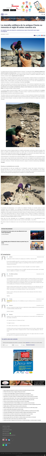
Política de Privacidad (8, 453)
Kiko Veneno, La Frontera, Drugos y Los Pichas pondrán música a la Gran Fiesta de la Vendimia (21, 396)
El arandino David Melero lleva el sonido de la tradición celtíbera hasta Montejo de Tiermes (20, 412)
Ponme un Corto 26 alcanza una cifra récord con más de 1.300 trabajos (16, 401)
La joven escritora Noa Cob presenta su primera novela (13, 409)
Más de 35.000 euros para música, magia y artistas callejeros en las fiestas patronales (19, 399)
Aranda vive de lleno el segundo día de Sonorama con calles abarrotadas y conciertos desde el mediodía (22, 420)
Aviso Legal (2, 453)
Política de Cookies (15, 453)
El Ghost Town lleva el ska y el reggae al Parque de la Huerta (14, 391)
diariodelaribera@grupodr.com (10, 435)
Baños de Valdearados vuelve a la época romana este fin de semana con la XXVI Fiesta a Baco (20, 407)
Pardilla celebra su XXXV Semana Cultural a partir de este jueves (15, 406)
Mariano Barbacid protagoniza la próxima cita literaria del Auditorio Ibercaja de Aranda (19, 390)
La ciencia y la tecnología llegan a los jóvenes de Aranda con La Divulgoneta (17, 393)
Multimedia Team (37, 455)
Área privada (20, 453)
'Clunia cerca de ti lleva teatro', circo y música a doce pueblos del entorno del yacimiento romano (21, 398)
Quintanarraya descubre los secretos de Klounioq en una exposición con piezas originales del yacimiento (22, 404)
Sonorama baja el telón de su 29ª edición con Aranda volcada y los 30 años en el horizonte (20, 417)
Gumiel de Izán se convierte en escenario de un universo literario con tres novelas (18, 413)
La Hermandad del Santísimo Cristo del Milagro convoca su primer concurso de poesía (19, 402)
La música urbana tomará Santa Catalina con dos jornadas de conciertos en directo (18, 394)
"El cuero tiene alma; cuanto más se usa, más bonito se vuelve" (15, 418)
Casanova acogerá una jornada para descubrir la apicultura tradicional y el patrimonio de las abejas (21, 410)
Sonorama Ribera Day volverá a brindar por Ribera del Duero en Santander (17, 415)
